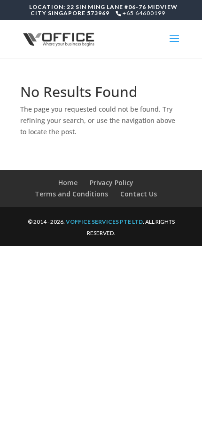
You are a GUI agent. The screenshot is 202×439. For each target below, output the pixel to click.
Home (68, 182)
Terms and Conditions (71, 193)
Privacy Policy (111, 182)
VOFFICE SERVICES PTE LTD (104, 221)
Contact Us (138, 193)
